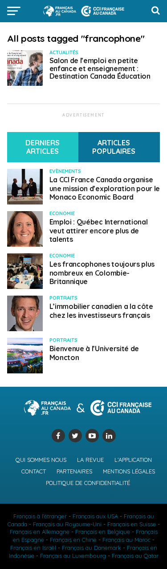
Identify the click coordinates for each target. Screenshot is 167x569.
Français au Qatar (135, 555)
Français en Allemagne (39, 531)
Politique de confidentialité (88, 482)
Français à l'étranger (40, 516)
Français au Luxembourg (73, 555)
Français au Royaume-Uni (67, 524)
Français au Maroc (126, 539)
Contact (33, 471)
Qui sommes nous (41, 459)
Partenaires (74, 471)
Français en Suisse (131, 524)
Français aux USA (95, 516)
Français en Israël (33, 547)
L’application (133, 459)
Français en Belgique (102, 531)
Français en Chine (73, 539)
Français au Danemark (91, 547)
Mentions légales (129, 471)
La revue (90, 459)
